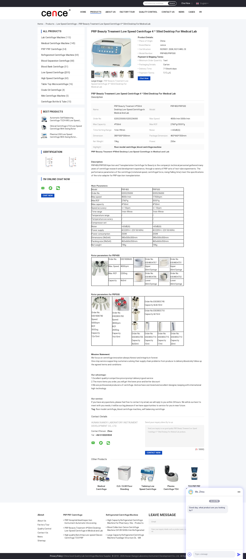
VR (200, 12)
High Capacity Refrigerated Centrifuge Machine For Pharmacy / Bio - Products (125, 521)
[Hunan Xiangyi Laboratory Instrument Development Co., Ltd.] (55, 12)
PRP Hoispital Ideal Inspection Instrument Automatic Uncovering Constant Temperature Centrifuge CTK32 (81, 522)
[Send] (239, 554)
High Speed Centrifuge (52, 78)
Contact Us (168, 12)
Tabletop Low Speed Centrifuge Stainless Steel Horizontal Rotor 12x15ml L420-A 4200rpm (147, 487)
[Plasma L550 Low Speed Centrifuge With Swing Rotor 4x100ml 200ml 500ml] (44, 135)
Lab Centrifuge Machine (53, 37)
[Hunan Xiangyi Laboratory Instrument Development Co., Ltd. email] (44, 188)
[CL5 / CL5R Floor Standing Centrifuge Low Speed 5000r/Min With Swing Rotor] (124, 474)
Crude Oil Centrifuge (51, 90)
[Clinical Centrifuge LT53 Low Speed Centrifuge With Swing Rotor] (44, 127)
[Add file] (190, 554)
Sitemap (42, 541)
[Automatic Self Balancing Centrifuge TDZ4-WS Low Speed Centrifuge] (44, 119)
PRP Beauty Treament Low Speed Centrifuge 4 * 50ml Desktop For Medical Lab (109, 84)
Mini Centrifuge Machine (53, 95)
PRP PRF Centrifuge (51, 49)
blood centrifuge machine (129, 409)
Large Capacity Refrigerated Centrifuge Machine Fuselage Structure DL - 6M (125, 536)
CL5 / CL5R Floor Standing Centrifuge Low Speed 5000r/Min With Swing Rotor (124, 487)
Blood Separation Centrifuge (55, 60)
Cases (191, 12)
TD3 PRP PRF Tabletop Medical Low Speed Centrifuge (194, 487)
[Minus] (239, 492)
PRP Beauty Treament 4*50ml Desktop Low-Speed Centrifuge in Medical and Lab (84, 529)
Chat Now (185, 3)
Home (83, 12)
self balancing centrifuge (153, 409)
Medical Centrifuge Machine (55, 43)
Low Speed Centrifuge (67, 24)
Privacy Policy (56, 556)
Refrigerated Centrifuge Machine (57, 55)
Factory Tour (127, 12)
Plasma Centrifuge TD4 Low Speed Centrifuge (171, 487)
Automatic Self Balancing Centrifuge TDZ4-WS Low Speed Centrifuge (64, 120)
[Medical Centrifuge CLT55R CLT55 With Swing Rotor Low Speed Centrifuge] (101, 474)
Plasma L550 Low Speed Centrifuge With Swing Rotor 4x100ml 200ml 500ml (63, 137)
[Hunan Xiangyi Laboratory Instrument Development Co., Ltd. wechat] (59, 188)
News (181, 12)
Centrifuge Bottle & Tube (54, 101)
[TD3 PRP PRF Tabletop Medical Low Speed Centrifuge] (194, 474)
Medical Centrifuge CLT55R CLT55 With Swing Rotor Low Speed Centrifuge (101, 487)
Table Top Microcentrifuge (54, 84)
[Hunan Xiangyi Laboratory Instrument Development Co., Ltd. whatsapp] (52, 188)
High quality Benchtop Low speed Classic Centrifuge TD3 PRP (83, 536)
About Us (110, 12)
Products (95, 12)
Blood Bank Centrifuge (52, 66)
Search (172, 3)
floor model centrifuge (106, 409)
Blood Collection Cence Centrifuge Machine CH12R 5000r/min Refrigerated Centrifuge (125, 529)
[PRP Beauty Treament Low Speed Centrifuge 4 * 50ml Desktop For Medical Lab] (111, 53)
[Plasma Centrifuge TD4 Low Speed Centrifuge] (171, 474)
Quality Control (148, 12)
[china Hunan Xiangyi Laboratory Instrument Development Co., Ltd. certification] (49, 162)
